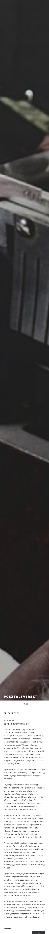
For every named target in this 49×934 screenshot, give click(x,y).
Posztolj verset (20, 697)
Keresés (7, 928)
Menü (25, 704)
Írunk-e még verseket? (17, 723)
